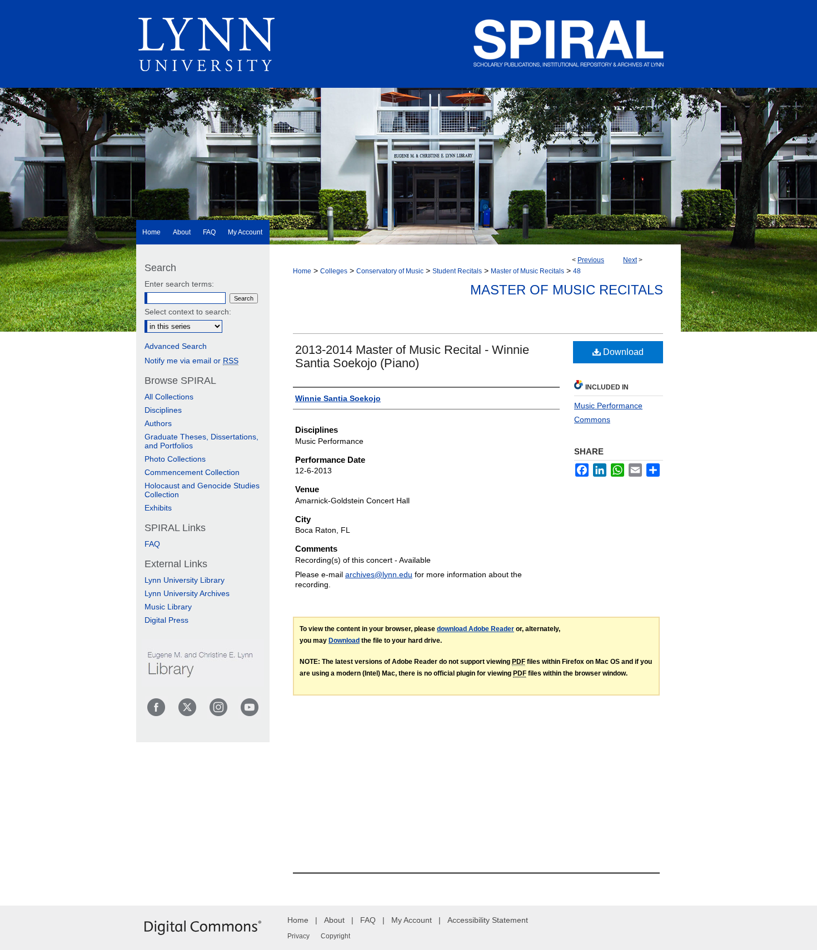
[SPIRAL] (408, 122)
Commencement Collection (192, 472)
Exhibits (158, 507)
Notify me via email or (191, 360)
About (334, 920)
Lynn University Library (185, 580)
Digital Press (166, 620)
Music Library (168, 606)
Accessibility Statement (487, 920)
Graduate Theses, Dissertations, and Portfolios (201, 441)
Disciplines (163, 410)
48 (577, 271)
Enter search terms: (179, 283)
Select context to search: (188, 311)
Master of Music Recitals (527, 271)
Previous (590, 260)
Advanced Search (176, 346)
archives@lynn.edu (378, 574)
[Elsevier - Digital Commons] (203, 927)
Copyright (335, 936)
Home (302, 271)
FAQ (152, 543)
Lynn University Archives (187, 593)
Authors (158, 423)
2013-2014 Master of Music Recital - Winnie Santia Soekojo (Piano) (412, 356)
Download (622, 352)
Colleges (333, 271)
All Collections (169, 396)
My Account (411, 920)
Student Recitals (457, 271)
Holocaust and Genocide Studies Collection (202, 490)
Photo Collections (175, 458)
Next (630, 260)
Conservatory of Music (390, 271)
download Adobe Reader (475, 629)
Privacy (298, 936)
